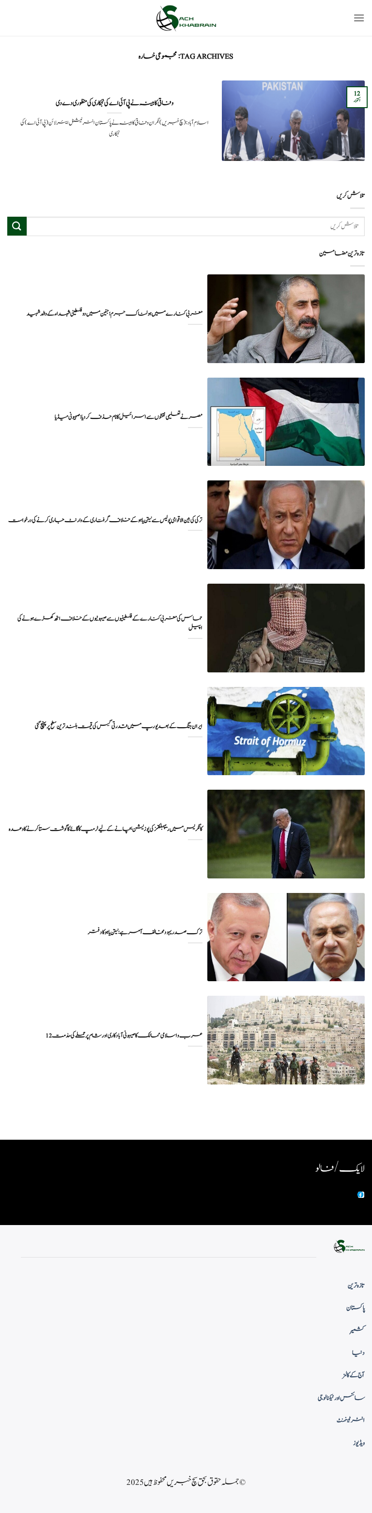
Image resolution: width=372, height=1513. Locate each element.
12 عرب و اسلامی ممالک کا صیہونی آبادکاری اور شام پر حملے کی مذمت (124, 1035)
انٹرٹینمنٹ (351, 1420)
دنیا (358, 1353)
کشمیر (357, 1330)
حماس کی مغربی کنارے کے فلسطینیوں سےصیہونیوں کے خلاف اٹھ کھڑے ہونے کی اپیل (109, 623)
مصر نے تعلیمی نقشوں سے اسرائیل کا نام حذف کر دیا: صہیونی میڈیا (128, 417)
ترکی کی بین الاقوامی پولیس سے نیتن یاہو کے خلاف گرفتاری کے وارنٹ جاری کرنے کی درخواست (105, 520)
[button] (359, 18)
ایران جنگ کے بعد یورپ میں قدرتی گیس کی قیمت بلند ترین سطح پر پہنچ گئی (118, 726)
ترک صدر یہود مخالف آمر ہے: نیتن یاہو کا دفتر (145, 932)
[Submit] (17, 226)
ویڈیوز (359, 1443)
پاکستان (355, 1308)
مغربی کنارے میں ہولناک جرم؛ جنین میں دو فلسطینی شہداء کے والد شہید (114, 314)
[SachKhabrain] (186, 18)
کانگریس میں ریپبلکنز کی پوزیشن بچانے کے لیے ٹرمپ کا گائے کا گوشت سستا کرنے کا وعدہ (105, 829)
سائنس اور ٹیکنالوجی (341, 1398)
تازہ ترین (356, 1285)
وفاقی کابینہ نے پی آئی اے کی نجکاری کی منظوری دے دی (114, 103)
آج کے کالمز (353, 1375)
